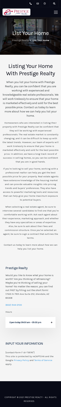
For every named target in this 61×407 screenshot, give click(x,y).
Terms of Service (43, 360)
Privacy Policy (21, 360)
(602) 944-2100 (13, 304)
